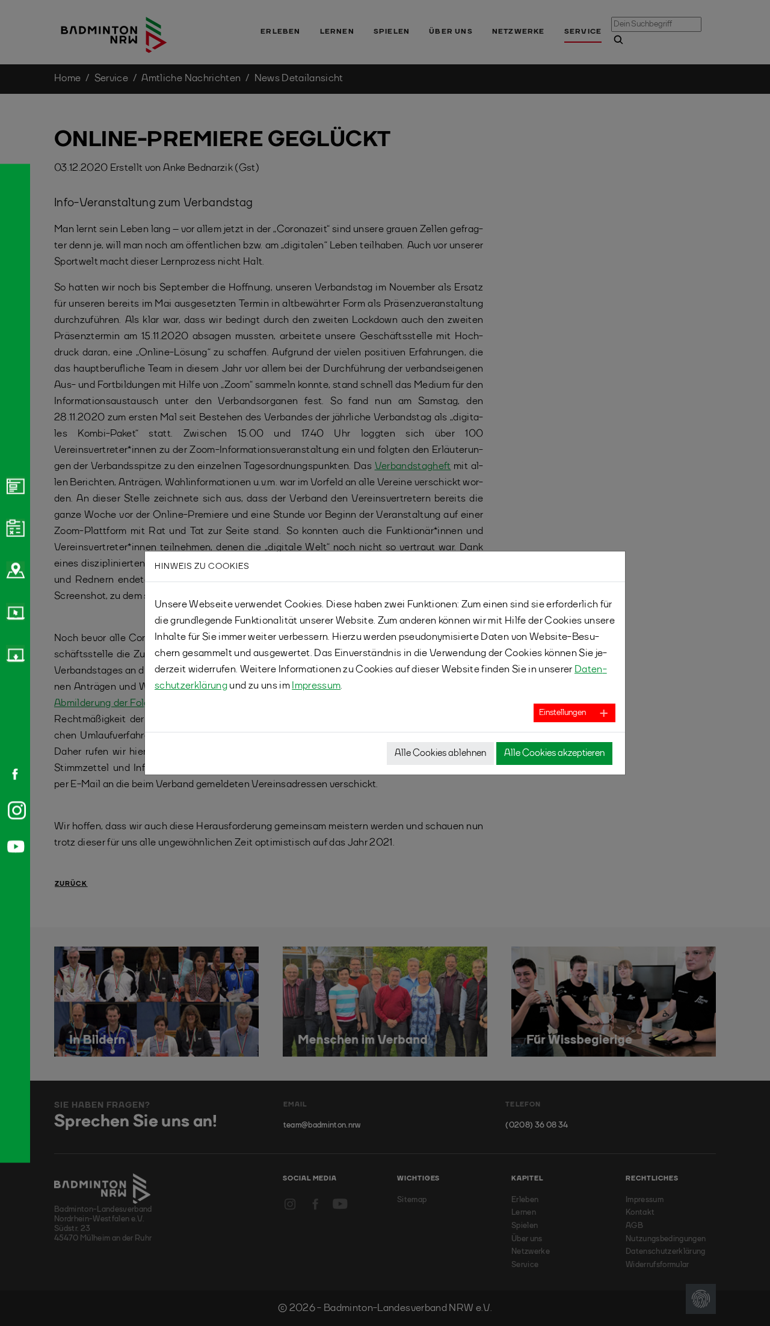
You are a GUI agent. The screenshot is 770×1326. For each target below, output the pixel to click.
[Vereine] (14, 569)
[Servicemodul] (14, 612)
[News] (14, 485)
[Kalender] (14, 527)
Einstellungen (562, 712)
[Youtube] (14, 846)
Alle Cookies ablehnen (440, 753)
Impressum (316, 686)
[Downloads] (14, 654)
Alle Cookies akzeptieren (554, 753)
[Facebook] (11, 774)
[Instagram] (14, 810)
